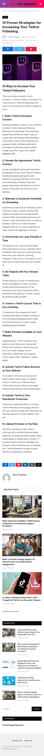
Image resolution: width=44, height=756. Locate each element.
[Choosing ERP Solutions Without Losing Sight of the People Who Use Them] (8, 632)
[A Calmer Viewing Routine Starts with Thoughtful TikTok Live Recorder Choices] (22, 583)
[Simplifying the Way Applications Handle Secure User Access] (8, 680)
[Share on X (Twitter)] (19, 49)
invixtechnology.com (9, 749)
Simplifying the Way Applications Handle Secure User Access (28, 680)
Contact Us (17, 741)
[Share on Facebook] (7, 49)
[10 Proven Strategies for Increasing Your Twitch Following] (22, 67)
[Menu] (3, 4)
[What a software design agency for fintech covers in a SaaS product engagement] (22, 545)
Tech (5, 17)
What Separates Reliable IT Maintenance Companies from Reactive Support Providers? (21, 523)
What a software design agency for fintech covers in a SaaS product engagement (18, 562)
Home (4, 11)
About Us (28, 741)
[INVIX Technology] (23, 4)
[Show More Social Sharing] (39, 49)
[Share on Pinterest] (31, 49)
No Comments (33, 40)
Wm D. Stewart (14, 37)
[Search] (40, 4)
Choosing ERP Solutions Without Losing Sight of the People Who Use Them (28, 632)
